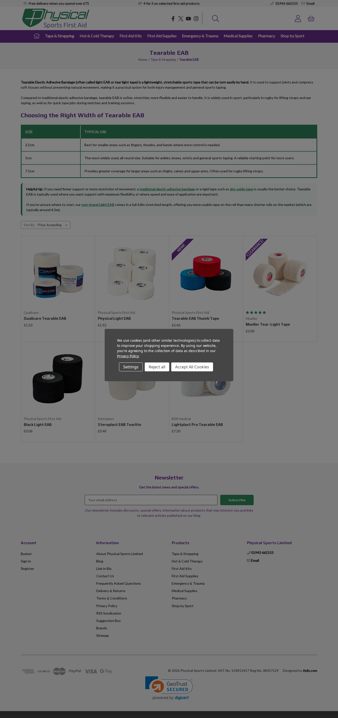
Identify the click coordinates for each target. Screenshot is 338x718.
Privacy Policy (128, 356)
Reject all (157, 367)
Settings (131, 367)
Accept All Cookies (192, 367)
